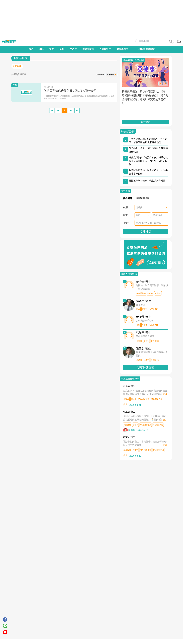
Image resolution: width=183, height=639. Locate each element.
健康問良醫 (88, 49)
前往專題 (145, 122)
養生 (51, 49)
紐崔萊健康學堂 (147, 49)
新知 (61, 49)
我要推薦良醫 (145, 367)
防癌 (31, 49)
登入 (179, 41)
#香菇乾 (17, 66)
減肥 (41, 49)
